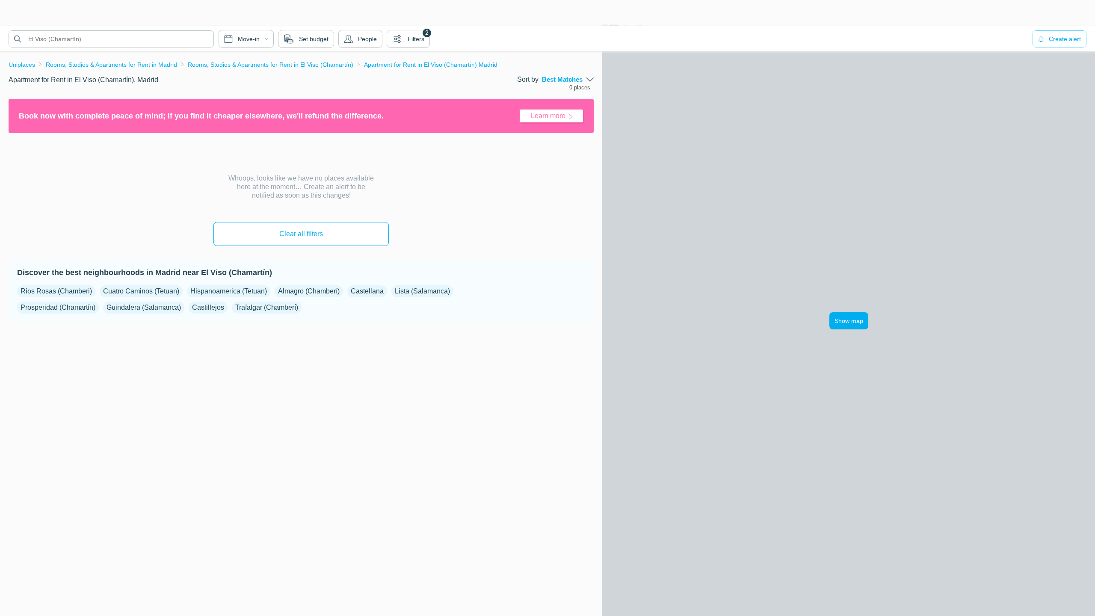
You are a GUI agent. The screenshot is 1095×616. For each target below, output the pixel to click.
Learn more (548, 115)
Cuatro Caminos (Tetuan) (141, 291)
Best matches (562, 79)
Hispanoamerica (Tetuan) (228, 291)
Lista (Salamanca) (422, 291)
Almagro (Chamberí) (309, 291)
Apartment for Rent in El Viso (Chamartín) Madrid (430, 64)
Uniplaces (22, 64)
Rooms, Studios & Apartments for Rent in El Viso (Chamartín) (270, 64)
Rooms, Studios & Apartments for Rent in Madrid (111, 64)
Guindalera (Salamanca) (144, 307)
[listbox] (568, 79)
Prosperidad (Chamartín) (58, 307)
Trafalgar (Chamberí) (266, 307)
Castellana (367, 291)
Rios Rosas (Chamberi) (56, 291)
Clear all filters (301, 233)
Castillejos (208, 307)
